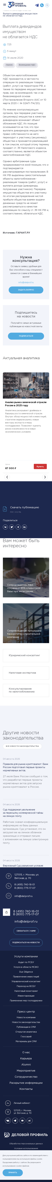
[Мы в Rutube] (29, 1121)
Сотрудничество (26, 1077)
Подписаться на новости (26, 942)
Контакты (26, 1089)
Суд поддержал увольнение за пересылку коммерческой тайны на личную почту (23, 813)
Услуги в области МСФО (26, 967)
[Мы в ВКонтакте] (8, 1121)
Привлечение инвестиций (26, 977)
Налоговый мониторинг (26, 991)
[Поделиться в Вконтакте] (5, 527)
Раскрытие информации (26, 1083)
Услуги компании (26, 956)
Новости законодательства (26, 1022)
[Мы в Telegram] (15, 1121)
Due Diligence (26, 972)
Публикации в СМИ (26, 1027)
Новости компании (26, 1017)
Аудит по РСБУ (26, 962)
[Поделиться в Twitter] (11, 527)
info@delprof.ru (26, 282)
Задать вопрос (26, 290)
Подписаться (26, 336)
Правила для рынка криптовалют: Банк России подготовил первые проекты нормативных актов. (25, 767)
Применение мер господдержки (26, 1001)
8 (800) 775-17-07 (24, 888)
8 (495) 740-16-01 (24, 885)
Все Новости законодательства (22, 746)
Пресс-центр (26, 1012)
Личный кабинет (22, 1103)
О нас (26, 1052)
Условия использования (26, 1148)
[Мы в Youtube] (22, 1121)
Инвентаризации (26, 996)
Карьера (26, 1058)
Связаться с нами (26, 931)
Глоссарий (26, 1037)
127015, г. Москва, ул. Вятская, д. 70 (22, 1112)
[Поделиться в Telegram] (18, 527)
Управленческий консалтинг (26, 981)
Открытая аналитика (26, 1032)
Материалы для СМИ (26, 1041)
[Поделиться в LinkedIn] (24, 527)
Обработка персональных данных (26, 1144)
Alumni (26, 1065)
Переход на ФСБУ (26, 986)
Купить (40, 466)
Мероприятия (26, 1071)
